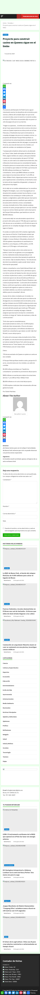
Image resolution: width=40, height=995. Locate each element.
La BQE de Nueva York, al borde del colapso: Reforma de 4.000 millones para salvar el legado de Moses (19, 575)
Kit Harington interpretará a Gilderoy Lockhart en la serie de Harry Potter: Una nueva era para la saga (18, 872)
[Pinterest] (20, 101)
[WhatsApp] (20, 86)
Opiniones (6, 721)
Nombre (6, 506)
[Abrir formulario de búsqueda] (14, 16)
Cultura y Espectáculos (10, 668)
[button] (2, 16)
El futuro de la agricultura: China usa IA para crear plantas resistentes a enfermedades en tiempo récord (20, 944)
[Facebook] (20, 89)
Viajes (5, 761)
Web (4, 521)
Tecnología (7, 752)
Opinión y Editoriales (10, 717)
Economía (6, 677)
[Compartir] (20, 107)
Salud (5, 739)
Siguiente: (20, 459)
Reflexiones (7, 730)
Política (5, 726)
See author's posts (20, 414)
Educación (6, 681)
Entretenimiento (8, 685)
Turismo (5, 757)
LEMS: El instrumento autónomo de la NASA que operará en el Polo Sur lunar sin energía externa (19, 836)
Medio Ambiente (8, 703)
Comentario (7, 480)
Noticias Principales (9, 712)
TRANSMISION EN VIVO (30, 16)
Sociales (5, 34)
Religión (5, 734)
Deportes (6, 672)
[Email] (20, 104)
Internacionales (8, 699)
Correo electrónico (9, 513)
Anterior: (20, 449)
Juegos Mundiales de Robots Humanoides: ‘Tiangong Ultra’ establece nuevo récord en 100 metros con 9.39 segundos (19, 908)
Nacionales (6, 708)
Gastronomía (7, 694)
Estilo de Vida (7, 690)
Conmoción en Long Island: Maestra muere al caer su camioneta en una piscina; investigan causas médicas (20, 647)
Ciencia (5, 663)
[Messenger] (20, 92)
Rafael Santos (7, 580)
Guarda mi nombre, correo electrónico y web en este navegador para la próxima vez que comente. (20, 529)
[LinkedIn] (20, 98)
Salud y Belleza (8, 743)
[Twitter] (20, 95)
